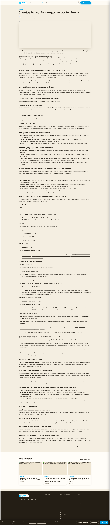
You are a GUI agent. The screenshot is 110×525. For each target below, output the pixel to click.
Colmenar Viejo (63, 508)
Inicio (30, 2)
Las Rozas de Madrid (64, 510)
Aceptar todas (104, 522)
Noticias (42, 2)
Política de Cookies (81, 505)
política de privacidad (41, 523)
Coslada (62, 518)
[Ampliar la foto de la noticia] (55, 34)
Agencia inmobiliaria (48, 508)
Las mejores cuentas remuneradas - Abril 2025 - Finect (40, 292)
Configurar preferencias (82, 522)
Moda (45, 503)
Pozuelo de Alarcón (64, 514)
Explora (35, 2)
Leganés (62, 506)
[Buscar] (78, 2)
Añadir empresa (86, 2)
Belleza (45, 499)
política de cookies (32, 523)
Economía (29, 6)
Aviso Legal (79, 503)
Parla (61, 516)
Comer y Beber (47, 501)
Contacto (48, 2)
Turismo (45, 506)
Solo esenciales (94, 522)
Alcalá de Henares (64, 499)
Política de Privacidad (81, 501)
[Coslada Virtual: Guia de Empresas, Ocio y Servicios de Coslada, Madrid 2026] (23, 3)
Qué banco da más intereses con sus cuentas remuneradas (56, 218)
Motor (45, 505)
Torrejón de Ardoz (64, 512)
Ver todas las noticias (85, 459)
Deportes (46, 497)
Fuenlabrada (63, 497)
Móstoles (62, 505)
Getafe (61, 503)
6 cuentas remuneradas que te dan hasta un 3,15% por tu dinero (63, 310)
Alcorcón (62, 501)
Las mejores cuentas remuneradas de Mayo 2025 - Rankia (47, 220)
